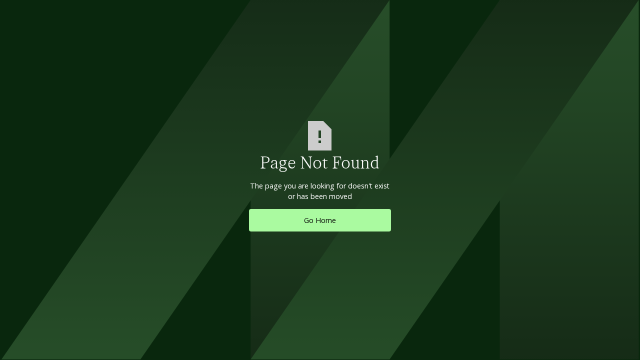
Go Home (320, 220)
